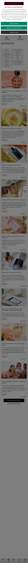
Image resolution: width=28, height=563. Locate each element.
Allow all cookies (14, 23)
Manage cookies (14, 32)
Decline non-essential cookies (14, 28)
